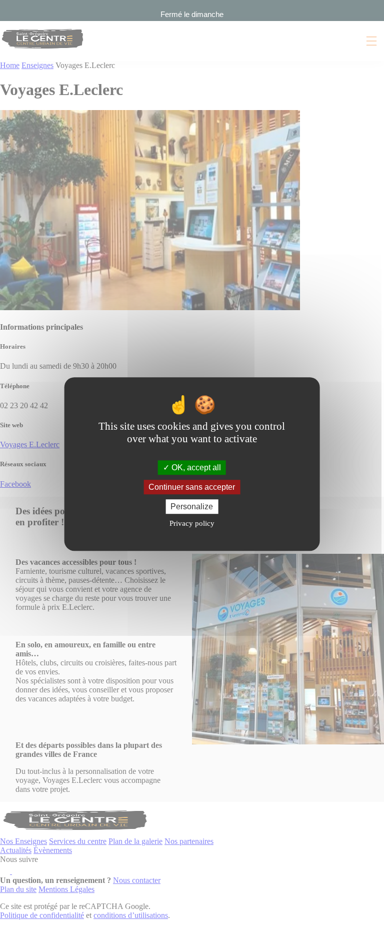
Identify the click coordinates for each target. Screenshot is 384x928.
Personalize (191, 506)
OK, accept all (195, 467)
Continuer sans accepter (191, 487)
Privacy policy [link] (192, 523)
